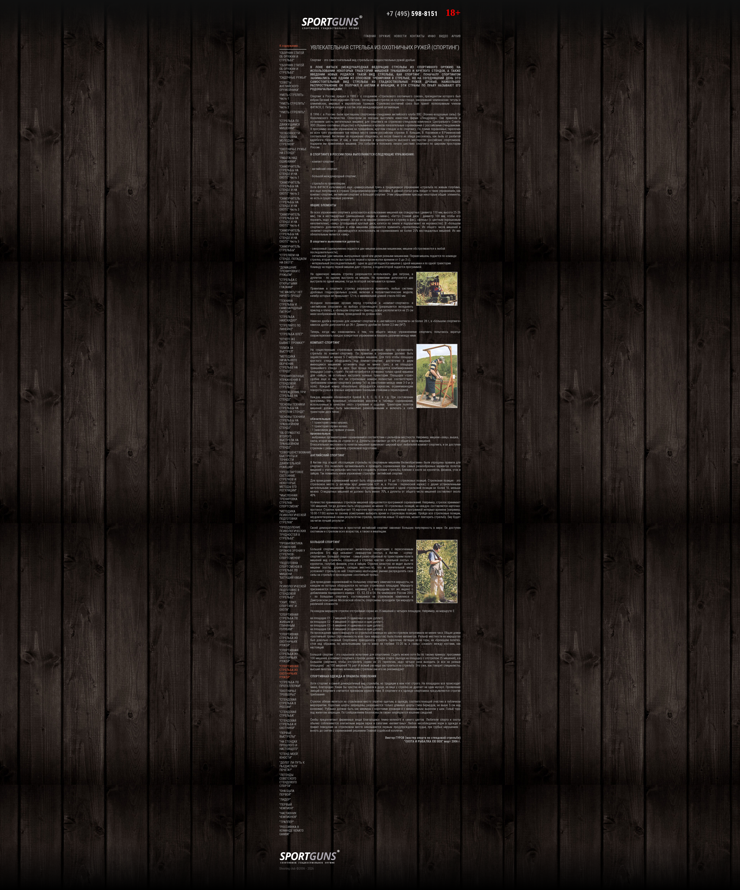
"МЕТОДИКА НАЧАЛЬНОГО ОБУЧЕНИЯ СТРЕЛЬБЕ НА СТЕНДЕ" (288, 364)
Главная (370, 36)
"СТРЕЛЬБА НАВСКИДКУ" (288, 318)
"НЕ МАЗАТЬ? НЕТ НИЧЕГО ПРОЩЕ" (291, 294)
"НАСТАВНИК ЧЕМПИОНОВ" (288, 815)
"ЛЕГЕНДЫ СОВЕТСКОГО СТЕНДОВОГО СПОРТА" (288, 780)
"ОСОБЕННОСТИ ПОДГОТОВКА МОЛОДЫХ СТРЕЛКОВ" (289, 138)
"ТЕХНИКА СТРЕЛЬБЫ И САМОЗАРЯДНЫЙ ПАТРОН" (290, 306)
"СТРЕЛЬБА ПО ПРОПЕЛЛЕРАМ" (290, 684)
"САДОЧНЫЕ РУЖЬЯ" (292, 77)
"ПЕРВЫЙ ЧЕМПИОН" (286, 806)
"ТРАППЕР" (286, 822)
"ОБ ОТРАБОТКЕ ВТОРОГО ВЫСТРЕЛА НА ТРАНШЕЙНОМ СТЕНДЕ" (289, 440)
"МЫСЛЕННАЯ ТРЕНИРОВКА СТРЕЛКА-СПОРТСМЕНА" (289, 501)
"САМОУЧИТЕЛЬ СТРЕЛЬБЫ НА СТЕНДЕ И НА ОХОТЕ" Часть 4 (289, 220)
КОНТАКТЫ (417, 36)
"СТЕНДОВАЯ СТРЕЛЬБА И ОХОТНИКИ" (287, 724)
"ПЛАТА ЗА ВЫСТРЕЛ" (286, 349)
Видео (443, 36)
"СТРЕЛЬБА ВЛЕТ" (291, 334)
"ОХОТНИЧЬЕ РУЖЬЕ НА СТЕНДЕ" (292, 151)
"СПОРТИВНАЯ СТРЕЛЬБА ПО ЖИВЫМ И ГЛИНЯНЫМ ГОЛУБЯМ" (288, 622)
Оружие (384, 36)
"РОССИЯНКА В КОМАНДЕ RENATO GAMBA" (291, 830)
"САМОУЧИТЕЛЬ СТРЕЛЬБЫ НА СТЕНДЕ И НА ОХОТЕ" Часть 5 (289, 236)
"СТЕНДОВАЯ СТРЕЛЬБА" (287, 713)
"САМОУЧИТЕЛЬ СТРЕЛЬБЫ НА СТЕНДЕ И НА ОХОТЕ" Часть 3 (289, 204)
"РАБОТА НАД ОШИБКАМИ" (288, 159)
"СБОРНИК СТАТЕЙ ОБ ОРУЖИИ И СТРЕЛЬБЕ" (291, 56)
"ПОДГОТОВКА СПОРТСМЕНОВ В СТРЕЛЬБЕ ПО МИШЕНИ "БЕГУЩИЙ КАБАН (291, 570)
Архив (456, 36)
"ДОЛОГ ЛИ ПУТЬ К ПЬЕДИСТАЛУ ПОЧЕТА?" (291, 766)
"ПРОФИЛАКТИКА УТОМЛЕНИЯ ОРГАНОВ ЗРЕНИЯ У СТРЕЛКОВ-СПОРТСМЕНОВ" (292, 551)
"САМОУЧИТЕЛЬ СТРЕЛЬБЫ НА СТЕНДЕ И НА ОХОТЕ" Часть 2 (289, 188)
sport (332, 22)
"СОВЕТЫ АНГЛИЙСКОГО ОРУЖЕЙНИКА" (289, 86)
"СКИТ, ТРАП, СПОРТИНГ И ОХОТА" (288, 605)
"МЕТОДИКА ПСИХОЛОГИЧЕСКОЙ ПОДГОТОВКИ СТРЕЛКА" (292, 517)
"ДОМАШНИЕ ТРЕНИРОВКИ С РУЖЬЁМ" (289, 271)
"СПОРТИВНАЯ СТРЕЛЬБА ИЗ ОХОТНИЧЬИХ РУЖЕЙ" (288, 639)
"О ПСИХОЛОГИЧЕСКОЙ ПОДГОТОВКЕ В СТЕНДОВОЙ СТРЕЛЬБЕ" (292, 590)
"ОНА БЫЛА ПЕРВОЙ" (286, 792)
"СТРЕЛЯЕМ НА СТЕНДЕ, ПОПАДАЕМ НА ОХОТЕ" (292, 258)
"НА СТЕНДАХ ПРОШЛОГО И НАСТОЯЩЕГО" (288, 745)
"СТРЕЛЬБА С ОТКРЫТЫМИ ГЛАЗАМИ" (288, 283)
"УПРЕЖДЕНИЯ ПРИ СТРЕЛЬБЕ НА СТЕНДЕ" (292, 395)
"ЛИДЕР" (285, 799)
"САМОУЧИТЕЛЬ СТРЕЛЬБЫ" (289, 248)
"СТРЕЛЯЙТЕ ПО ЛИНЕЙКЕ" (289, 327)
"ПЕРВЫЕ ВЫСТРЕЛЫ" (287, 734)
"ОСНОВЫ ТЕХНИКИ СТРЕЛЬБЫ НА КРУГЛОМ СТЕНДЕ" (292, 408)
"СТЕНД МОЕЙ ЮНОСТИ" (288, 755)
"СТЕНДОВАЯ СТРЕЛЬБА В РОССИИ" (287, 703)
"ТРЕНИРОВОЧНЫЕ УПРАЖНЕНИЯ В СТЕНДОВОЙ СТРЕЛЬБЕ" (291, 381)
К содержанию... (289, 46)
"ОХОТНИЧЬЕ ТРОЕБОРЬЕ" (287, 692)
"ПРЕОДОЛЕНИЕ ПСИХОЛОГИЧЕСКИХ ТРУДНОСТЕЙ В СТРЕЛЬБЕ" (292, 533)
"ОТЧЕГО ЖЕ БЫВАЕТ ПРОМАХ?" (292, 341)
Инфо (432, 36)
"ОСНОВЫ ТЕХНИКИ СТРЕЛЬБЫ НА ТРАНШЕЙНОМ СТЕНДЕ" (292, 422)
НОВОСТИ (400, 36)
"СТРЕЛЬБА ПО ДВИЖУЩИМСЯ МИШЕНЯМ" (289, 124)
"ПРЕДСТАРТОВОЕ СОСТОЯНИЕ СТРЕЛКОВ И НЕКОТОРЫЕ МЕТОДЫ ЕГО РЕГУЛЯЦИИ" (291, 481)
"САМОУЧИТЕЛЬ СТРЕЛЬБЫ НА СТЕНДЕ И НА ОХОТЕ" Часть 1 (289, 172)
